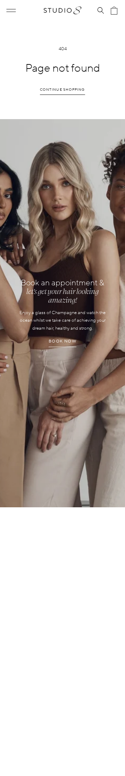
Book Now (62, 341)
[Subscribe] (110, 549)
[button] (11, 10)
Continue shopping (62, 89)
